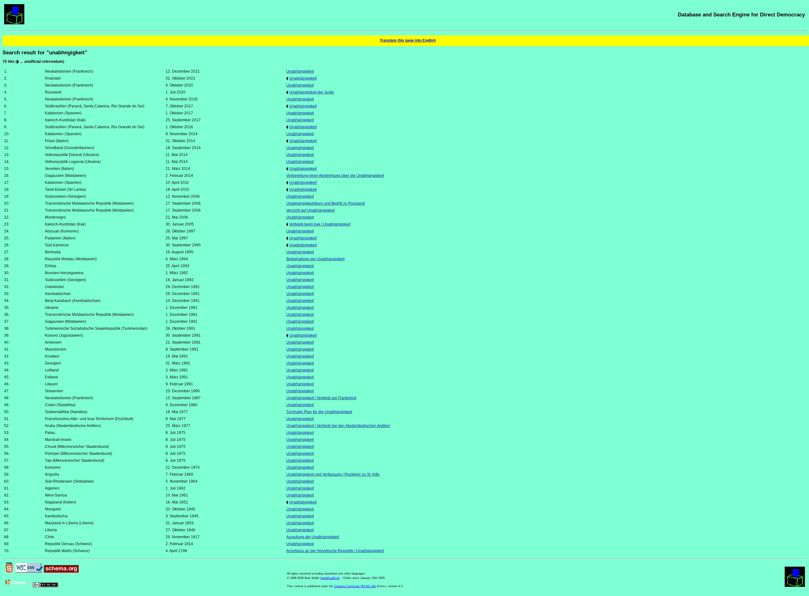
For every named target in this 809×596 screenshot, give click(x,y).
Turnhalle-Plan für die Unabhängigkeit (319, 412)
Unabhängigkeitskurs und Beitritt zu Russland (325, 203)
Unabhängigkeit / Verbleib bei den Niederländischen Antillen (338, 426)
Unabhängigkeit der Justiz (311, 92)
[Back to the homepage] (14, 23)
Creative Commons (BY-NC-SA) (355, 586)
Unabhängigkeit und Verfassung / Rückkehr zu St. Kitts (333, 474)
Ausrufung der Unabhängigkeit (312, 537)
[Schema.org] (61, 571)
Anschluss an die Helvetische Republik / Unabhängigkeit (335, 551)
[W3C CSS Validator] (29, 571)
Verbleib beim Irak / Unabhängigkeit (319, 224)
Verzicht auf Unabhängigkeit (310, 210)
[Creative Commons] (45, 586)
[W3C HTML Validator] (9, 571)
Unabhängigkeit (300, 71)
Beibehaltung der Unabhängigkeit (315, 259)
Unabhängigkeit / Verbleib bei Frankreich (321, 398)
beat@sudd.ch (329, 578)
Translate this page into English (408, 40)
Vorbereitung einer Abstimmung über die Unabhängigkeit (335, 175)
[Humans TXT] (18, 586)
